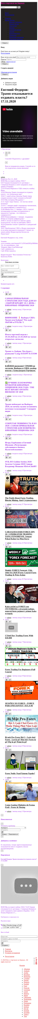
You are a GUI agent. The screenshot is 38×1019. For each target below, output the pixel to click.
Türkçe (26, 1014)
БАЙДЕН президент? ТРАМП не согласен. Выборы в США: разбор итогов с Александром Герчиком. (21, 368)
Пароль (3, 59)
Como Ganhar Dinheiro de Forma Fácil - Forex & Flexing (20, 806)
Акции (11, 31)
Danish (26, 980)
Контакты (8, 951)
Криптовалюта (14, 33)
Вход (7, 13)
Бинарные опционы (16, 37)
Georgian (27, 990)
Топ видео (13, 26)
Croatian (26, 978)
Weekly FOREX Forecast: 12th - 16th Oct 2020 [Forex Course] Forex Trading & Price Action (20, 572)
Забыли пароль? (11, 61)
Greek (26, 992)
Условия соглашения (12, 953)
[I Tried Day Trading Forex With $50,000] (11, 631)
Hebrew (26, 994)
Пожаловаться (13, 834)
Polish (26, 1001)
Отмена (4, 834)
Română (26, 1005)
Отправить (5, 945)
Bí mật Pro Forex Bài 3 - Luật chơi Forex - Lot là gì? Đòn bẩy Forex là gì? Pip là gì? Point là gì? (20, 739)
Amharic (27, 971)
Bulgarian (27, 976)
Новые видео (14, 24)
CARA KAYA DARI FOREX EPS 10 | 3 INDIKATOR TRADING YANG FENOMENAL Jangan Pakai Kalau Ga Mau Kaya (20, 535)
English (26, 984)
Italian (26, 995)
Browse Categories (15, 22)
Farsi (25, 986)
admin (3, 177)
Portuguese (27, 1003)
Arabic (26, 973)
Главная (8, 18)
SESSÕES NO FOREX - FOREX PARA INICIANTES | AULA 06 (19, 704)
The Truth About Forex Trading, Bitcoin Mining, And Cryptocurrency (21, 499)
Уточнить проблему (8, 826)
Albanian (27, 969)
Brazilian (27, 975)
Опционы (12, 35)
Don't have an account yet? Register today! (15, 51)
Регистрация (9, 15)
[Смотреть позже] (6, 294)
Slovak (26, 1009)
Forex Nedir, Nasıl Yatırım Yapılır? (20, 773)
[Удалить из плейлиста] (9, 294)
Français (26, 988)
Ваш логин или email (8, 57)
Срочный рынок (15, 30)
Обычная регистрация (9, 72)
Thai (25, 1016)
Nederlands (27, 999)
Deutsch (26, 982)
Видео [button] (7, 20)
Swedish (26, 1012)
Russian (22, 965)
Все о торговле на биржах (12, 3)
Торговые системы (16, 39)
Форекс (12, 28)
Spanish (26, 1011)
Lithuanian (27, 997)
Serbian (26, 1007)
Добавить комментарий (9, 276)
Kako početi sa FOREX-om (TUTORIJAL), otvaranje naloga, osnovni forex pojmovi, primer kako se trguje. (20, 610)
